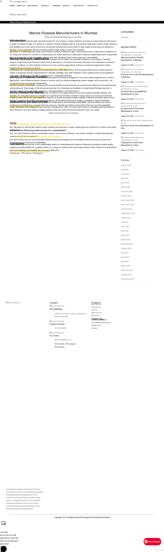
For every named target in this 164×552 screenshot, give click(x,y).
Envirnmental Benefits (99, 320)
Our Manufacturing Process (101, 322)
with (111, 80)
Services (94, 328)
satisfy (82, 77)
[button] (82, 527)
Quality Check (96, 325)
